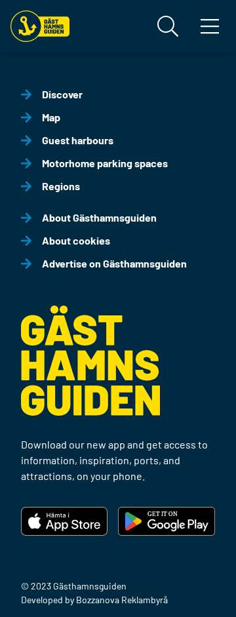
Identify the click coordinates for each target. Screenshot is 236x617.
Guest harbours (77, 140)
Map (51, 117)
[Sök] (168, 26)
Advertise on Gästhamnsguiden (114, 263)
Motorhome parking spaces (105, 163)
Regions (61, 186)
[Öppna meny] (210, 26)
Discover (62, 94)
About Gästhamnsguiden (99, 217)
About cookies (76, 240)
